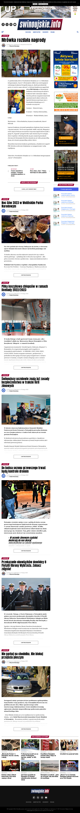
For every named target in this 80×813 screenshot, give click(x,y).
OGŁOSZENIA (28, 32)
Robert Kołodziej (14, 211)
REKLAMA (53, 32)
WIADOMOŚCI (45, 32)
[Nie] (78, 3)
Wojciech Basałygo (14, 46)
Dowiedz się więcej (43, 4)
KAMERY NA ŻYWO (36, 32)
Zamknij (35, 4)
